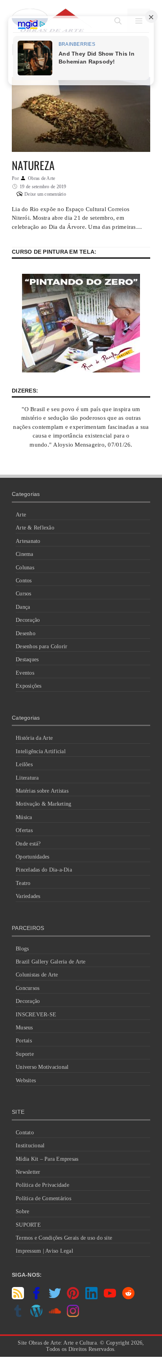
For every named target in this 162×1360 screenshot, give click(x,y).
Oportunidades (32, 857)
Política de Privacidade (42, 1185)
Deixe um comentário (45, 194)
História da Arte (34, 738)
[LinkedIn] (91, 1297)
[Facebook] (36, 1297)
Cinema (24, 554)
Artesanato (28, 541)
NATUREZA (33, 165)
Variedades (28, 896)
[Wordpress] (36, 1315)
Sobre (22, 1211)
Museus (24, 1028)
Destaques (27, 659)
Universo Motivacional (42, 1067)
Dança (23, 607)
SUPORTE (28, 1225)
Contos (24, 581)
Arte (21, 515)
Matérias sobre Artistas (42, 791)
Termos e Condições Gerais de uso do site (64, 1238)
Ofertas (24, 830)
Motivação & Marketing (43, 804)
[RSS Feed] (18, 1297)
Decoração (28, 620)
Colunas (25, 568)
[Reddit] (128, 1297)
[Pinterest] (73, 1297)
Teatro (23, 883)
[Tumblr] (18, 1315)
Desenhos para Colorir (41, 646)
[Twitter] (55, 1297)
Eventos (25, 673)
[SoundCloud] (55, 1315)
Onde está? (28, 844)
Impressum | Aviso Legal (44, 1251)
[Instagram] (73, 1315)
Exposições (29, 686)
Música (24, 817)
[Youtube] (110, 1297)
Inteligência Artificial (41, 751)
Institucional (30, 1146)
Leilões (24, 764)
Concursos (27, 988)
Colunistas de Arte (37, 975)
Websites (26, 1080)
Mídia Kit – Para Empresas (47, 1159)
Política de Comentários (43, 1198)
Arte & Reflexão (35, 528)
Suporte (25, 1054)
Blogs (22, 949)
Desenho (25, 633)
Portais (24, 1041)
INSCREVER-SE (36, 1015)
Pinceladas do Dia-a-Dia (44, 870)
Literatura (27, 778)
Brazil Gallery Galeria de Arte (51, 962)
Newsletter (28, 1172)
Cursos (23, 594)
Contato (25, 1133)
